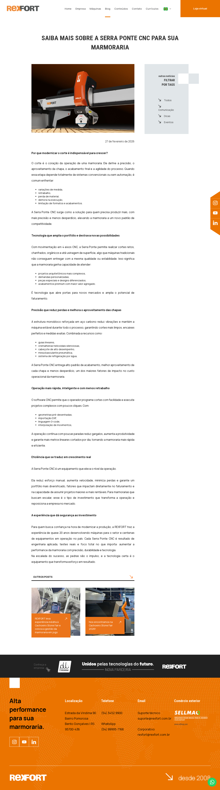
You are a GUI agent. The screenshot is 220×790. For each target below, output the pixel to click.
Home (68, 8)
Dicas (167, 116)
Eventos (168, 122)
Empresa (80, 8)
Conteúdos (121, 8)
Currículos (152, 8)
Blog (107, 8)
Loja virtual (200, 8)
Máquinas (95, 8)
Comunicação (166, 109)
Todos (168, 100)
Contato (137, 8)
